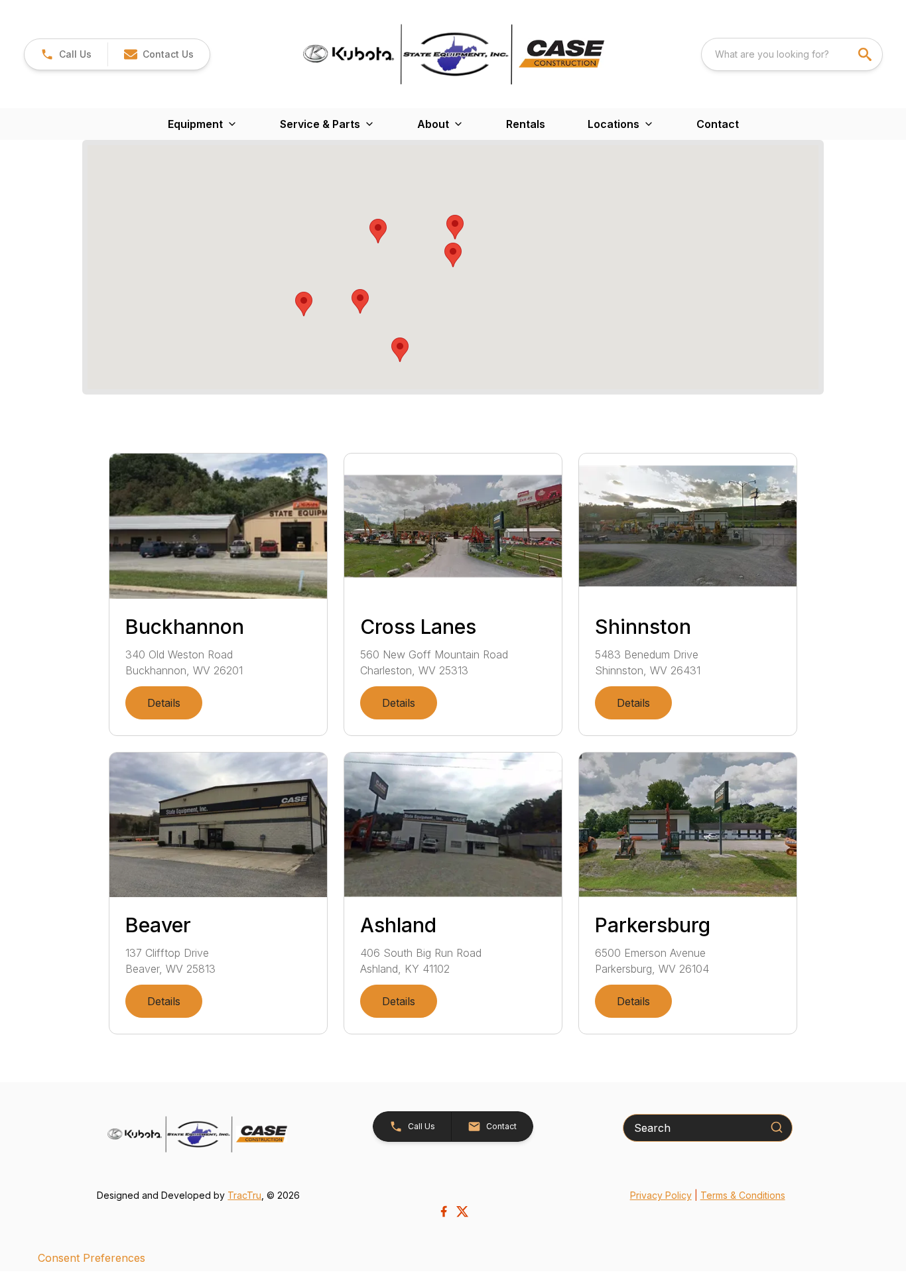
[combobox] (792, 54)
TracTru (244, 1195)
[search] (866, 54)
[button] (66, 54)
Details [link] (163, 702)
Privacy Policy (661, 1195)
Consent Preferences (91, 1257)
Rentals (525, 124)
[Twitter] (462, 1211)
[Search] (777, 1127)
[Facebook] (443, 1211)
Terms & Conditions (742, 1195)
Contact (717, 124)
